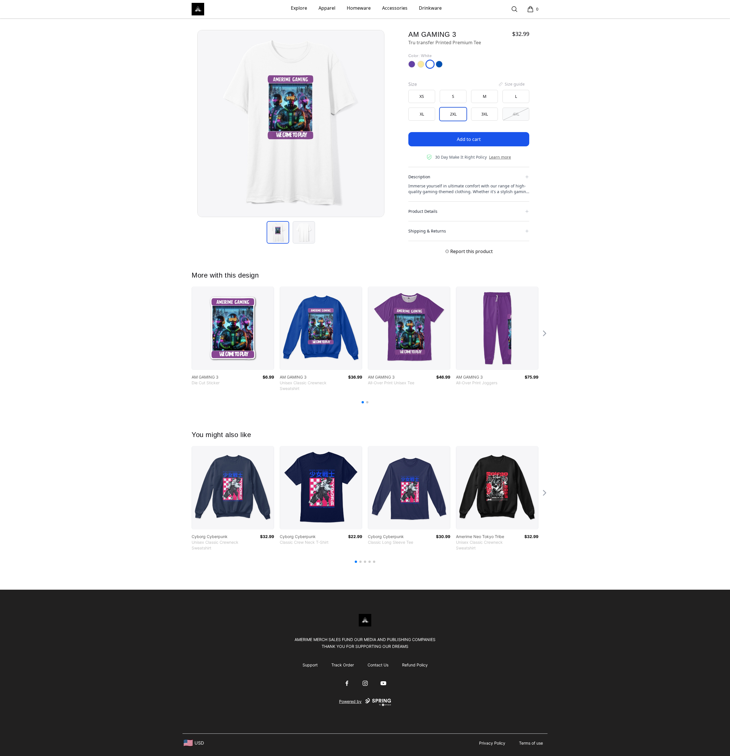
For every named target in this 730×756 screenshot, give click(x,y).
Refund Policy (415, 664)
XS (421, 96)
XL (422, 114)
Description (419, 176)
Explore (299, 8)
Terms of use (531, 743)
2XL (453, 114)
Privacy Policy (492, 743)
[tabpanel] (290, 123)
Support (310, 664)
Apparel (327, 8)
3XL (484, 114)
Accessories (394, 8)
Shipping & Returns (427, 231)
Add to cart (469, 139)
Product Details (422, 211)
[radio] (421, 96)
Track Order (342, 664)
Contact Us (378, 664)
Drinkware (430, 8)
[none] (511, 84)
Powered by (350, 701)
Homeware (359, 8)
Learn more (500, 157)
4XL (516, 114)
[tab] (278, 232)
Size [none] (412, 84)
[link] (233, 328)
